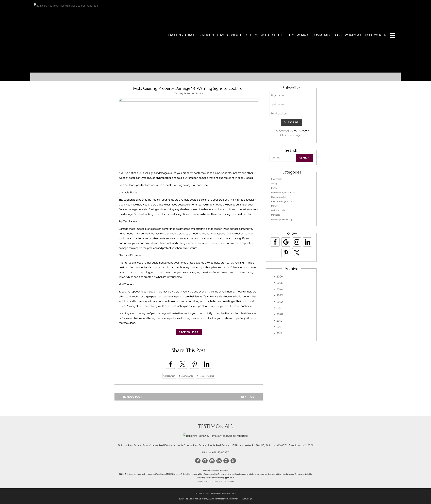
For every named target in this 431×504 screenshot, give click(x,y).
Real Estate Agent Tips (281, 201)
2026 (279, 276)
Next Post (248, 396)
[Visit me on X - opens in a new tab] (296, 252)
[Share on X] (182, 364)
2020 (279, 314)
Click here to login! (291, 135)
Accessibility (216, 481)
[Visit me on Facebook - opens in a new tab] (275, 242)
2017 (279, 333)
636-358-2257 (220, 452)
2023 (279, 295)
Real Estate (276, 179)
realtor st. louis (278, 210)
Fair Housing (229, 481)
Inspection (170, 375)
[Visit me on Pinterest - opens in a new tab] (285, 252)
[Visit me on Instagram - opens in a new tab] (296, 242)
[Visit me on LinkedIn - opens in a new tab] (307, 242)
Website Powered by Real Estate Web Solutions (215, 493)
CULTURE (278, 35)
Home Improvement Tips (282, 219)
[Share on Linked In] (206, 364)
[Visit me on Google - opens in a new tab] (285, 242)
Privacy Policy (202, 481)
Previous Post (131, 396)
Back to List (188, 332)
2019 (279, 320)
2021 (279, 308)
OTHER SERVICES (257, 35)
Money (274, 205)
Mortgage (275, 214)
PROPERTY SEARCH (181, 35)
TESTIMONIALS (299, 35)
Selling (274, 183)
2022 (279, 302)
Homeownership (206, 375)
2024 (279, 289)
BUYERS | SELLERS (211, 35)
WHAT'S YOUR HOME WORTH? (365, 35)
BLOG (338, 35)
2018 (279, 327)
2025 (279, 283)
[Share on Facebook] (170, 364)
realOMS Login (246, 498)
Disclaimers (234, 498)
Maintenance (186, 375)
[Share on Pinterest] (194, 364)
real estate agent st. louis (283, 192)
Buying (274, 187)
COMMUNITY (321, 35)
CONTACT (234, 35)
